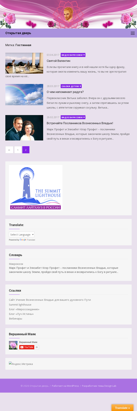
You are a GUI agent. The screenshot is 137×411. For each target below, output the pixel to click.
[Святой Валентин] (24, 63)
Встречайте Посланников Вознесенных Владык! (80, 123)
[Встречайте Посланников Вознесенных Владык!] (24, 127)
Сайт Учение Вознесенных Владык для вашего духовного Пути (50, 299)
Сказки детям (70, 86)
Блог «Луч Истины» (21, 314)
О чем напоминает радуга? (65, 92)
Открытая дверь (18, 33)
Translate (31, 240)
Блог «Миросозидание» (24, 309)
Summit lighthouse (20, 304)
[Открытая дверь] (68, 14)
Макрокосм (16, 264)
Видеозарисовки (72, 55)
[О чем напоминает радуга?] (24, 94)
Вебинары (15, 318)
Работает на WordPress (65, 385)
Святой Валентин (58, 61)
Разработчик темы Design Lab (99, 385)
